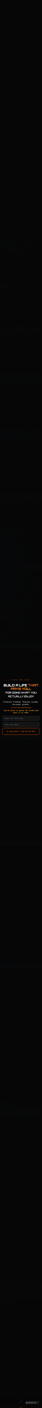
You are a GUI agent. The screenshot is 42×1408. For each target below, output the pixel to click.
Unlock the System (22, 731)
